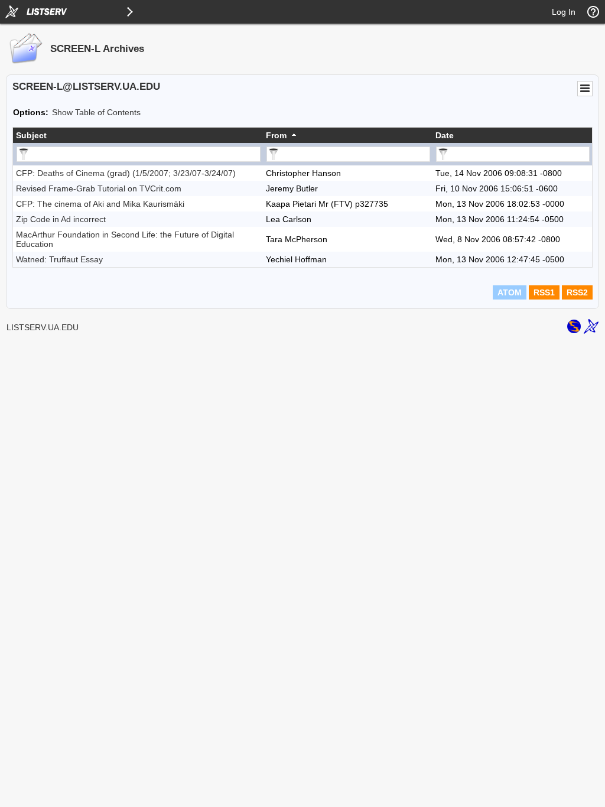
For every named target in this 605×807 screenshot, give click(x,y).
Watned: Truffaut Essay (59, 259)
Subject (31, 135)
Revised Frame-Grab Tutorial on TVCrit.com (98, 188)
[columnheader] (138, 135)
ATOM (509, 292)
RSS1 (544, 292)
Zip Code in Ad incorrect (61, 219)
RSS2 (577, 292)
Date (444, 135)
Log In (563, 12)
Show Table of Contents (96, 112)
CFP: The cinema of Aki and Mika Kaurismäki (100, 204)
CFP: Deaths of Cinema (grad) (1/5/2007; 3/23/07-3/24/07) (126, 173)
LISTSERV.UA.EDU (42, 327)
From (276, 135)
